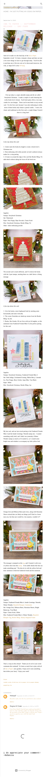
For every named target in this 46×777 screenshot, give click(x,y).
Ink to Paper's (9, 669)
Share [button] (5, 679)
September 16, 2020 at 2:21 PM (31, 706)
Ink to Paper (32, 55)
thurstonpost (11, 7)
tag (24, 563)
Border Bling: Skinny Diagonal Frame (23, 617)
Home (6, 11)
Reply (12, 702)
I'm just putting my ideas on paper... (26, 11)
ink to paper (22, 682)
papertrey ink (7, 685)
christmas (15, 682)
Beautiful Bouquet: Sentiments (22, 605)
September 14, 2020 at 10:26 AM (25, 696)
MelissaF (13, 696)
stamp (20, 565)
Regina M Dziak (16, 706)
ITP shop (22, 65)
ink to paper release (33, 682)
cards (9, 682)
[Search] (41, 3)
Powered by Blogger (24, 770)
